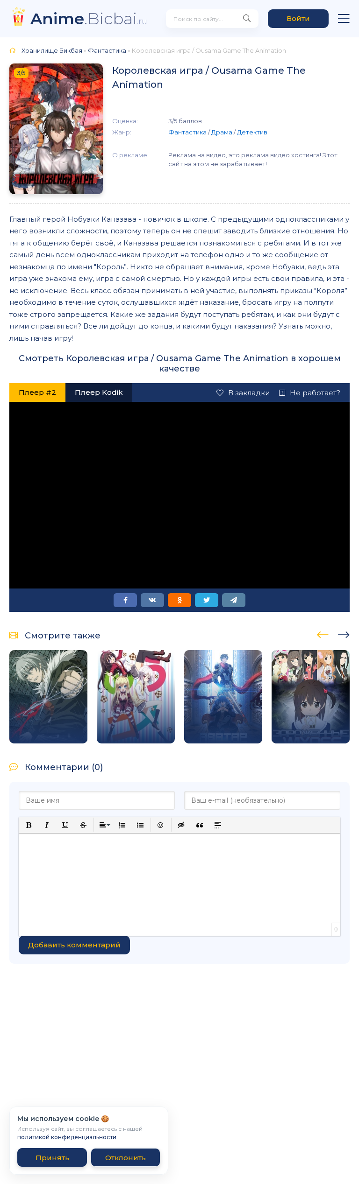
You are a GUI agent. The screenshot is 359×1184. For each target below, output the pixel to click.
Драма (221, 132)
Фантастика (107, 50)
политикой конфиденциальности (66, 1137)
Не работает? (315, 392)
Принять (52, 1157)
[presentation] (323, 633)
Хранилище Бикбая (52, 50)
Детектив (252, 132)
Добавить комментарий (74, 944)
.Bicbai (88, 18)
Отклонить (125, 1157)
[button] (29, 825)
